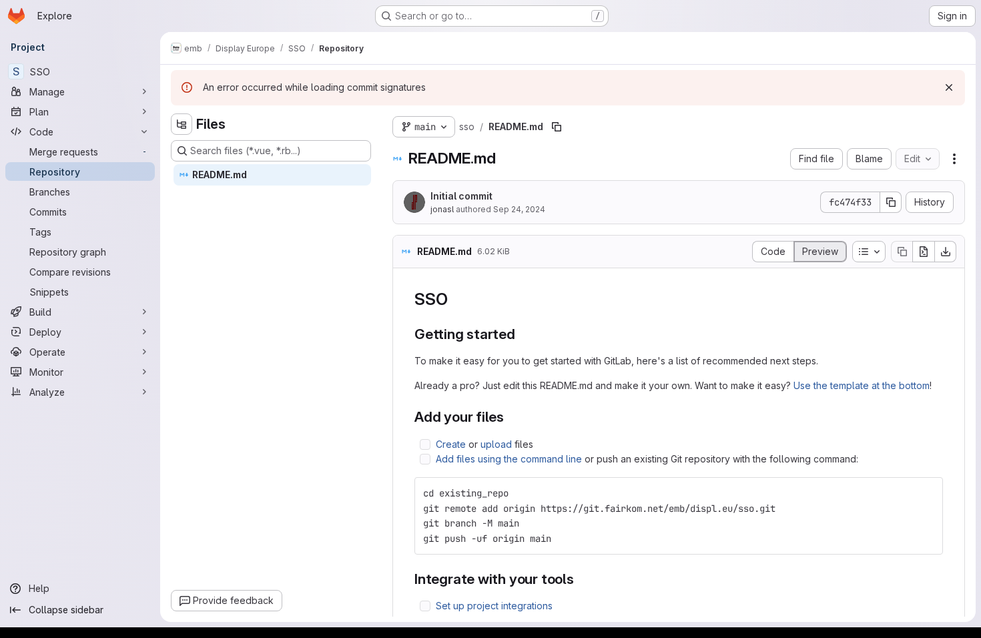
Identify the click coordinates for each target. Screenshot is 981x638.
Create (451, 444)
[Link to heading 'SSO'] (455, 299)
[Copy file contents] (901, 251)
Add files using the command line (509, 458)
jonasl (442, 209)
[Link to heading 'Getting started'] (523, 334)
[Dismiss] (949, 87)
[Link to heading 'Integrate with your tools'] (581, 579)
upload (496, 444)
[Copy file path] (556, 126)
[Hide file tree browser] (181, 124)
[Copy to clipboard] (927, 493)
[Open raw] (923, 251)
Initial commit (461, 196)
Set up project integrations (494, 605)
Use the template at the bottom (861, 385)
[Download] (945, 251)
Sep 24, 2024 (519, 209)
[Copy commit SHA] (891, 202)
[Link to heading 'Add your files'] (511, 416)
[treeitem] (272, 175)
